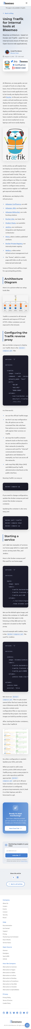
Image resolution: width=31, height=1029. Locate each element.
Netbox (8, 250)
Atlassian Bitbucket (13, 212)
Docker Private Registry (14, 243)
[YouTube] (24, 1012)
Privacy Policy (24, 861)
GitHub (5, 959)
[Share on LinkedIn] (17, 877)
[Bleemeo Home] (8, 3)
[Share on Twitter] (13, 877)
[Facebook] (17, 1012)
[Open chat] (27, 1025)
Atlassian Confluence (13, 204)
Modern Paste (11, 223)
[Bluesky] (14, 1012)
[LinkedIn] (7, 1012)
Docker (8, 97)
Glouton (5, 950)
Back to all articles (16, 884)
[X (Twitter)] (10, 1012)
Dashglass (6, 953)
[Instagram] (21, 1012)
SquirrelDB (6, 956)
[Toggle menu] (26, 3)
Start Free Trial (14, 828)
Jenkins (8, 227)
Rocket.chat (10, 219)
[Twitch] (27, 1012)
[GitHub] (4, 1012)
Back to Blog (9, 13)
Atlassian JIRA (11, 208)
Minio (8, 237)
